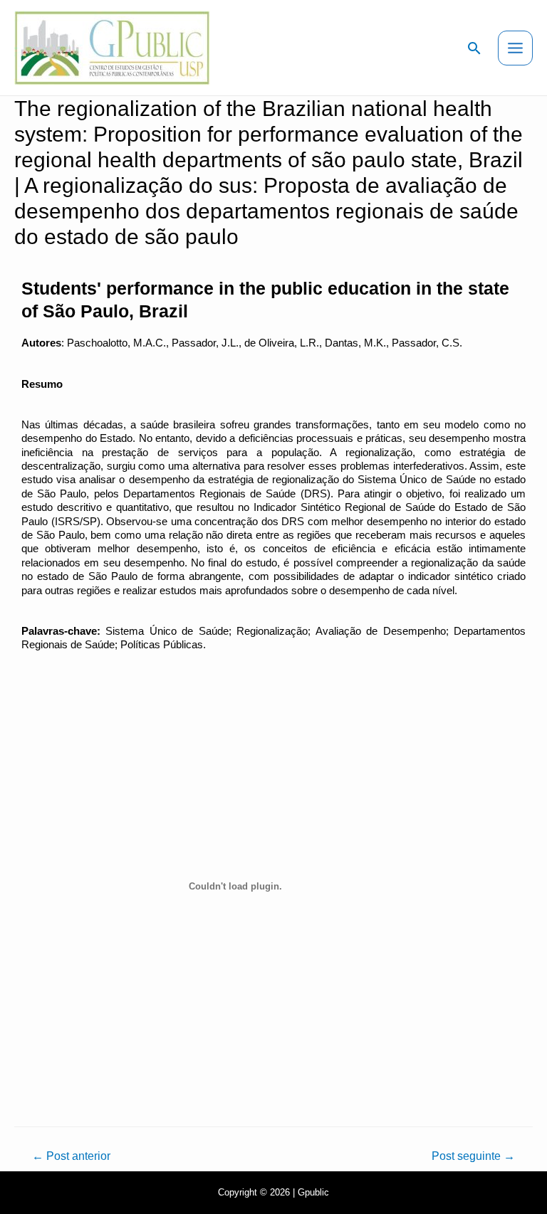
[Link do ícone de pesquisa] (474, 48)
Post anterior (71, 1156)
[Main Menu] (515, 48)
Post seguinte (473, 1156)
